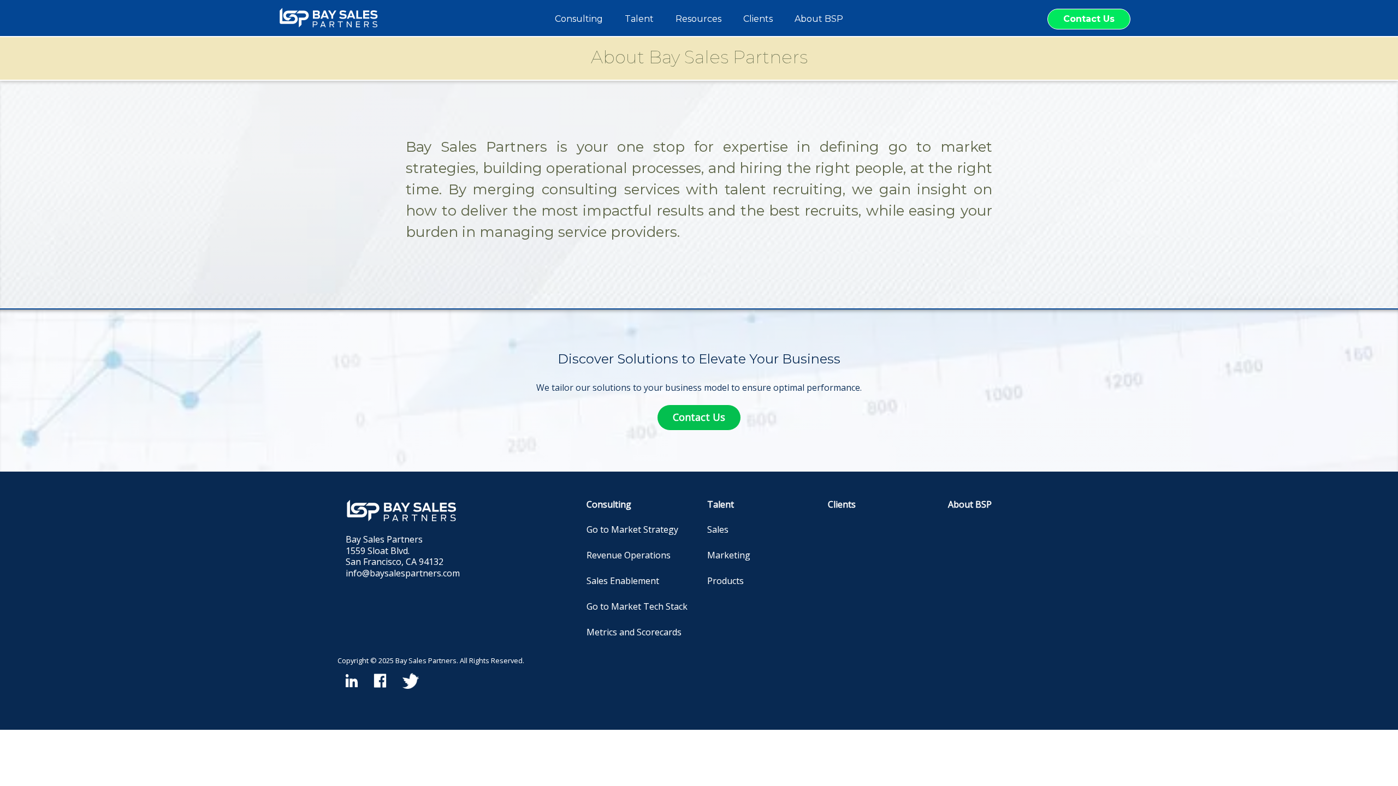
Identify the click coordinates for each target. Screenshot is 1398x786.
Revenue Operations (629, 555)
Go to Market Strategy (632, 529)
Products (725, 581)
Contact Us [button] (1089, 19)
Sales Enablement (623, 581)
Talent (720, 504)
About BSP (970, 504)
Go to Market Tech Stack (637, 606)
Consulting (609, 504)
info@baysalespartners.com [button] (403, 573)
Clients (842, 504)
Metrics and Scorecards (634, 632)
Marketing (728, 555)
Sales (717, 529)
